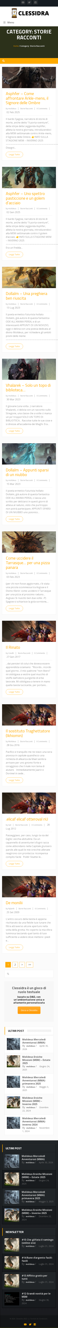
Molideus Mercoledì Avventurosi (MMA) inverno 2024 (34, 1121)
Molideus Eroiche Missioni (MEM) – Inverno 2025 (32, 1101)
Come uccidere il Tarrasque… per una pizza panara (28, 562)
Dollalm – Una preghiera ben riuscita (26, 295)
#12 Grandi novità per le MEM (36, 1295)
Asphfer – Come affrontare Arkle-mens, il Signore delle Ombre (27, 98)
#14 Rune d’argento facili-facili (37, 1259)
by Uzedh (10, 653)
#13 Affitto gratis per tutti (34, 1277)
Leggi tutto (14, 154)
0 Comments (42, 108)
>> (29, 964)
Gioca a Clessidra (29, 1010)
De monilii (14, 902)
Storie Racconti (26, 108)
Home (16, 46)
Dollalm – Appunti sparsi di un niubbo (27, 472)
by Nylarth (10, 908)
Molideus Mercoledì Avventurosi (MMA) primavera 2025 (34, 1080)
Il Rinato (13, 647)
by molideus (11, 108)
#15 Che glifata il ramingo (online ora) (37, 1241)
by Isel (8, 825)
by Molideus (11, 741)
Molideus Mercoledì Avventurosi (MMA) (34, 1041)
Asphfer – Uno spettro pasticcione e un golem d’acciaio (25, 198)
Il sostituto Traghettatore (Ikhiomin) (28, 733)
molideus (30, 1046)
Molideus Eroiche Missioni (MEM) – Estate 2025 (36, 1060)
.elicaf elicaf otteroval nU (27, 819)
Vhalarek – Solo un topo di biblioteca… (28, 387)
